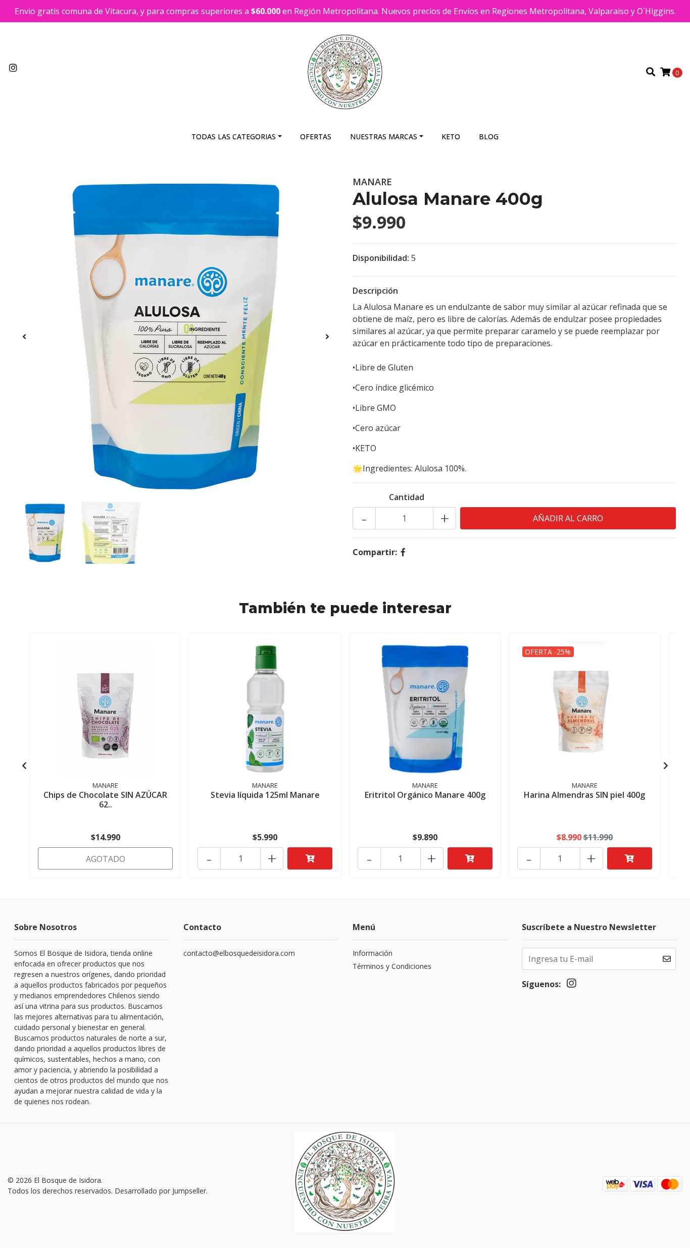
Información (372, 953)
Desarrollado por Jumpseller (160, 1191)
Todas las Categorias (233, 136)
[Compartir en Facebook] (403, 552)
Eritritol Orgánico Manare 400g (425, 794)
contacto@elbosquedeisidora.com (239, 953)
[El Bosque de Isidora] (345, 71)
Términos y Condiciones (392, 966)
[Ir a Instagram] (13, 68)
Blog (489, 136)
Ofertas (315, 136)
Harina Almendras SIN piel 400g (584, 794)
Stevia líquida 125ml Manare (265, 794)
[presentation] (24, 337)
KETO (450, 136)
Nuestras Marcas (383, 136)
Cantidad (406, 497)
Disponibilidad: (381, 257)
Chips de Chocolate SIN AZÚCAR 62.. (105, 799)
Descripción (375, 290)
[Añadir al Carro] (309, 858)
